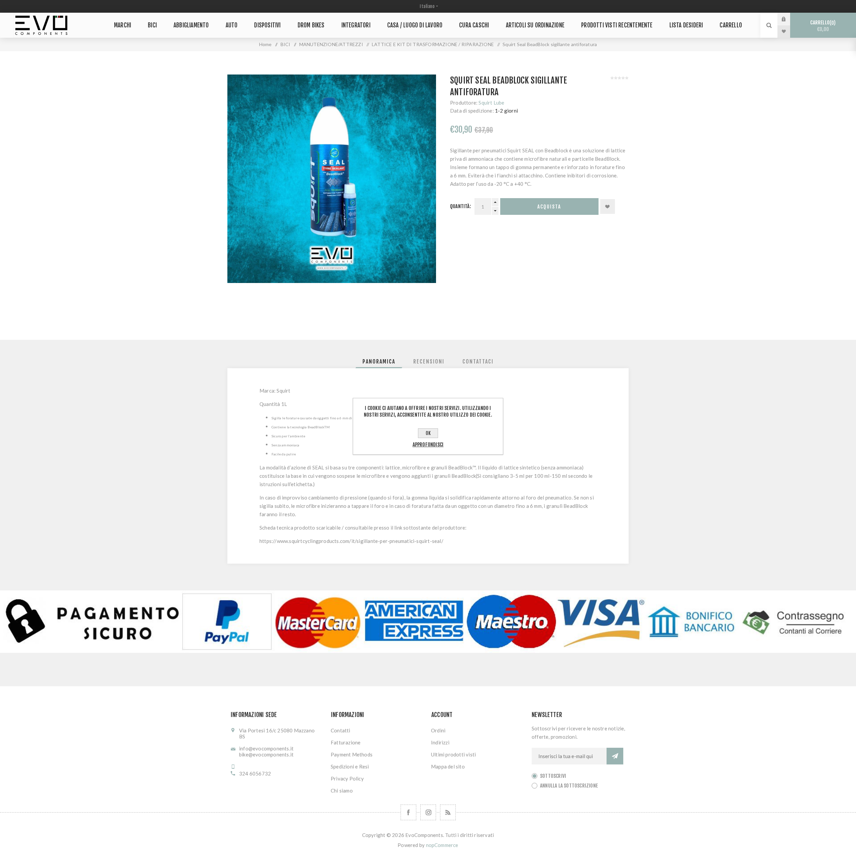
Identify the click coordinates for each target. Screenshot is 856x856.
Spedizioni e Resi (350, 766)
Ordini (438, 730)
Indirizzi (440, 742)
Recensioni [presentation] (428, 361)
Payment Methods (351, 754)
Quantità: (460, 206)
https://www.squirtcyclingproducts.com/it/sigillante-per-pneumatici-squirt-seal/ (351, 541)
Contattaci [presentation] (478, 361)
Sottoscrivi (553, 776)
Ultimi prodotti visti (453, 754)
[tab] (379, 361)
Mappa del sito (448, 766)
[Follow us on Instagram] (428, 812)
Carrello (822, 25)
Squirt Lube (491, 103)
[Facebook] (408, 812)
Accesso (788, 19)
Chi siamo (342, 791)
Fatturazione (345, 742)
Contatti (340, 730)
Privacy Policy (347, 778)
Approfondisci (428, 444)
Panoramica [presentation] (378, 361)
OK (428, 433)
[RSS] (448, 812)
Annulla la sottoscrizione (569, 785)
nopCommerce (442, 845)
